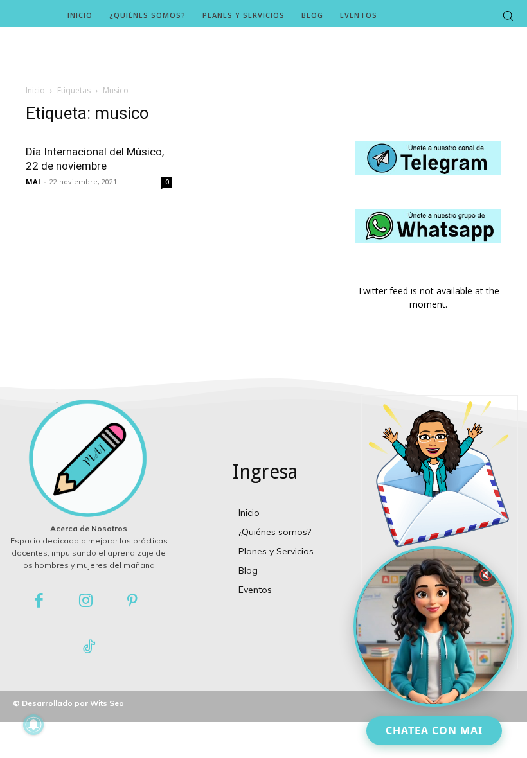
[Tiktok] (89, 648)
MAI (33, 181)
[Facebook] (39, 601)
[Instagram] (86, 601)
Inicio (35, 90)
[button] (507, 15)
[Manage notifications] (33, 724)
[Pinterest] (132, 601)
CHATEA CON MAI (434, 730)
